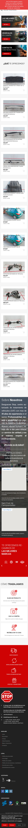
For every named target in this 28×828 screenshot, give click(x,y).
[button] (2, 566)
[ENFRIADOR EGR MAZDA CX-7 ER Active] (14, 267)
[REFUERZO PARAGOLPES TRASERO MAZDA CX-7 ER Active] (14, 375)
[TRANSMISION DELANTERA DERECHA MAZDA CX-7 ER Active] (14, 348)
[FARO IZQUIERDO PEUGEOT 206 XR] (14, 213)
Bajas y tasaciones (7, 743)
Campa (4, 738)
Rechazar (12, 825)
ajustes (20, 821)
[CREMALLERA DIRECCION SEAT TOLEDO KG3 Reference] (14, 160)
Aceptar (4, 825)
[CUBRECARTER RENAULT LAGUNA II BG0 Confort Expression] (14, 187)
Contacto (4, 745)
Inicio (3, 734)
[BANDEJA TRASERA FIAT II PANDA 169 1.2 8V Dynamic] (14, 79)
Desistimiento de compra (8, 767)
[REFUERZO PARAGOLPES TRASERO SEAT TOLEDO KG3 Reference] (14, 106)
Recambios (5, 736)
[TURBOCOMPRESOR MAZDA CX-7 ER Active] (14, 294)
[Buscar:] (13, 10)
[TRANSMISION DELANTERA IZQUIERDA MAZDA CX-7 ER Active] (14, 321)
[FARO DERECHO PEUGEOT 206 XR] (14, 240)
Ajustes (19, 825)
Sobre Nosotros (6, 741)
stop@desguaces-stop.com (10, 717)
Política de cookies (6, 760)
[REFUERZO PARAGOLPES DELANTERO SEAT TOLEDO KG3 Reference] (14, 133)
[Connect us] (2, 791)
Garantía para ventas (7, 765)
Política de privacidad (7, 756)
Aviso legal (4, 758)
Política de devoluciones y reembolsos (11, 763)
